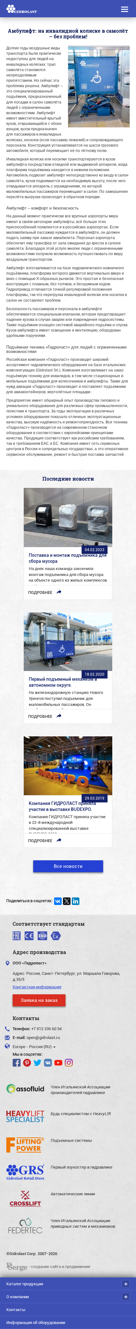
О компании (17, 1296)
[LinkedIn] (75, 901)
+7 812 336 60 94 (46, 1028)
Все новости (68, 866)
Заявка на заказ (39, 1000)
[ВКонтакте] (58, 901)
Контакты (15, 1309)
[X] (67, 901)
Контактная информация (37, 987)
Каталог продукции (24, 1284)
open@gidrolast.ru (43, 1037)
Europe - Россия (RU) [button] (33, 1046)
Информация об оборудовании (35, 1322)
